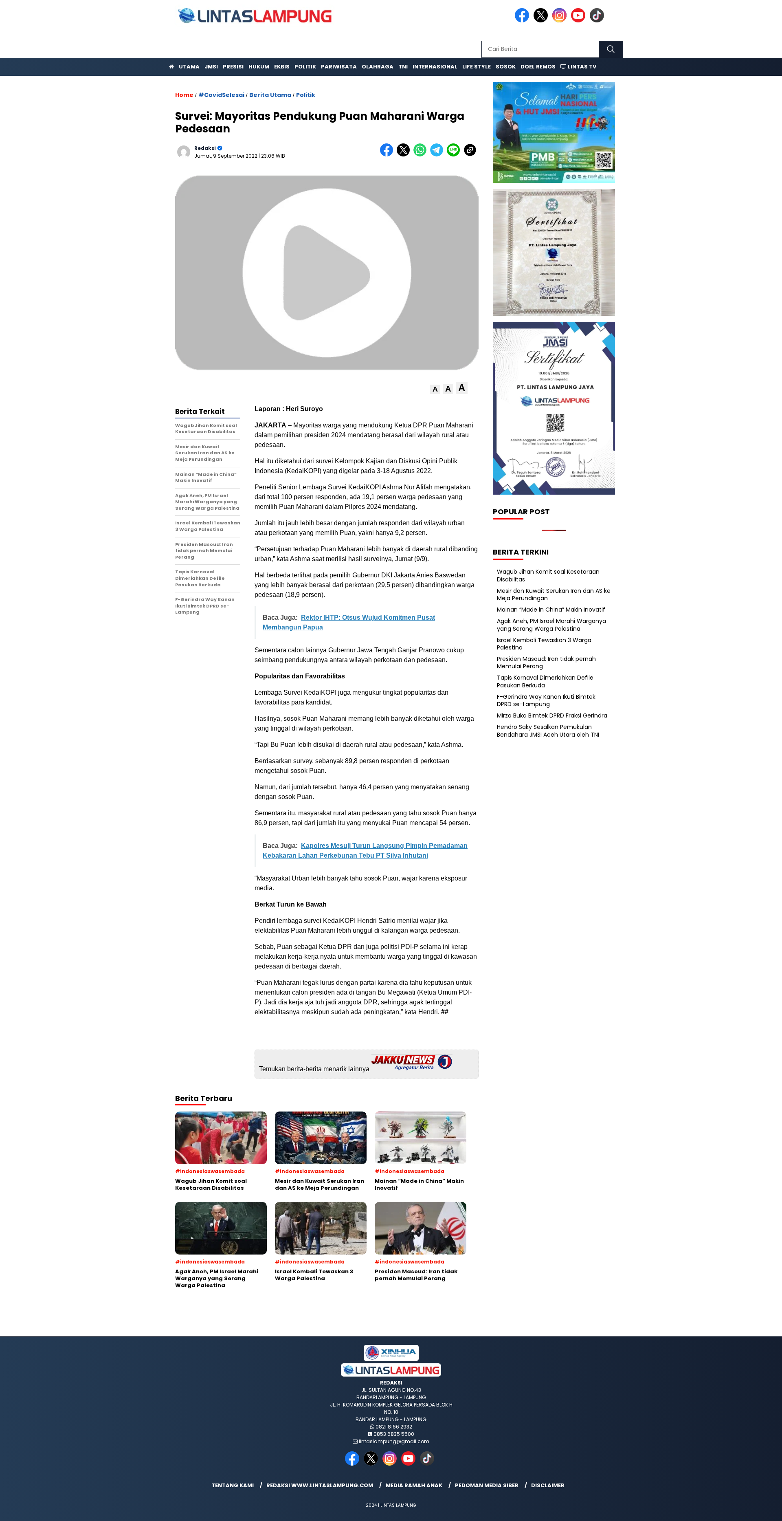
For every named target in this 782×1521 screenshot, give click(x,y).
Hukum (258, 66)
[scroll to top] (751, 1508)
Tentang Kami (232, 1485)
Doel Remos (538, 66)
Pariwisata (339, 66)
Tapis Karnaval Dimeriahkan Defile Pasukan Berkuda (545, 681)
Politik (305, 66)
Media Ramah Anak (414, 1485)
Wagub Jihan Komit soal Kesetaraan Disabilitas (548, 575)
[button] (435, 389)
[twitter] (542, 21)
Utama (189, 66)
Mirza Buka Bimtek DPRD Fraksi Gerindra (552, 715)
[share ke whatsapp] (421, 155)
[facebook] (523, 21)
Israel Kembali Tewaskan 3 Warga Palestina (544, 644)
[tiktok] (598, 21)
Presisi (233, 66)
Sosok (506, 66)
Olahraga (377, 66)
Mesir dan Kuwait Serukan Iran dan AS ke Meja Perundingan (554, 594)
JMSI (211, 66)
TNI (403, 66)
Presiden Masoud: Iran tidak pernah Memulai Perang (546, 662)
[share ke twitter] (405, 155)
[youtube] (579, 21)
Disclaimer (548, 1485)
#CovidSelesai (221, 95)
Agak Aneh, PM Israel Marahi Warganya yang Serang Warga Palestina (551, 624)
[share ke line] (455, 155)
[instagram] (560, 21)
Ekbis (282, 66)
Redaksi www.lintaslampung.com (319, 1485)
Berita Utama (270, 95)
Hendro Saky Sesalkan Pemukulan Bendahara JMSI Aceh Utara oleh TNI (548, 730)
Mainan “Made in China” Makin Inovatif (551, 609)
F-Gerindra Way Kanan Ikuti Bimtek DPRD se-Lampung (546, 700)
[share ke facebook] (388, 155)
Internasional (435, 66)
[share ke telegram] (438, 155)
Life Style (476, 66)
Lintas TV (581, 66)
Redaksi (205, 148)
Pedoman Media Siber (486, 1485)
